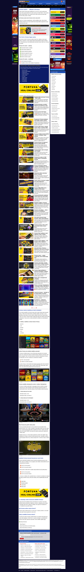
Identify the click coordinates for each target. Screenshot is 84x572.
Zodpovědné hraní (56, 561)
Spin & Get (23, 486)
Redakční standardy (26, 570)
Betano (42, 5)
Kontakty (22, 570)
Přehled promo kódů (25, 73)
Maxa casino (53, 83)
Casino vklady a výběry (55, 123)
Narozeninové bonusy (55, 95)
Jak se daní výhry (54, 111)
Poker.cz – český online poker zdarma (40, 550)
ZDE (45, 519)
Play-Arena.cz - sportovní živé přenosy (40, 554)
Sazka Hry (30, 5)
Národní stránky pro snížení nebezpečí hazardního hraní (53, 568)
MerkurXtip (53, 89)
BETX (59, 5)
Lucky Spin (23, 481)
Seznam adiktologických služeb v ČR (37, 568)
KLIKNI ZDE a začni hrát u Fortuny (40, 33)
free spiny (21, 477)
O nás (19, 570)
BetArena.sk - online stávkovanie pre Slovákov (27, 553)
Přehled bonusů (24, 72)
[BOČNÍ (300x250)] (57, 70)
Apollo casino (54, 86)
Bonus (30, 504)
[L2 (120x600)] (15, 64)
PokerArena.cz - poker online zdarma (40, 549)
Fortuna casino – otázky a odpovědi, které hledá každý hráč (41, 256)
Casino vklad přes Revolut (55, 130)
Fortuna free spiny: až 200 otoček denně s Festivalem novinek (40, 158)
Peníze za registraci (54, 96)
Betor (36, 5)
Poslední (36, 307)
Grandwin (48, 5)
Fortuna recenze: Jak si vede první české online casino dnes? (41, 226)
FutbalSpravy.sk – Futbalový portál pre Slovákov (27, 557)
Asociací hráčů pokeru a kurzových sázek (24, 562)
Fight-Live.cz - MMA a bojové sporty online (26, 546)
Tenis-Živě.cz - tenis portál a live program (26, 550)
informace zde (36, 565)
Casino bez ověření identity (55, 117)
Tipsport (23, 5)
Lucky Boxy (23, 484)
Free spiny (23, 76)
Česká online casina (54, 105)
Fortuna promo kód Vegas (40, 111)
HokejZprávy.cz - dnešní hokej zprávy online (26, 549)
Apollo (39, 5)
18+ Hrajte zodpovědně (50, 570)
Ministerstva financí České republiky (54, 560)
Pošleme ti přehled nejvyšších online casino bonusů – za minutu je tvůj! (33, 533)
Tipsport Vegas (54, 76)
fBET (61, 5)
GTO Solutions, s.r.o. (57, 570)
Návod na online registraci (26, 71)
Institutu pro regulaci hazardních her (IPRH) (39, 561)
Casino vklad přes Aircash (55, 132)
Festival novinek (24, 482)
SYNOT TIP (53, 80)
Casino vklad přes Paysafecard (56, 129)
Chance (34, 5)
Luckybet (52, 5)
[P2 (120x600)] (69, 64)
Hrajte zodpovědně (21, 564)
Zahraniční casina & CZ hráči (56, 108)
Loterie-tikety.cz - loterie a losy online (40, 546)
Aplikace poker (24, 78)
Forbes (45, 5)
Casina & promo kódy (55, 99)
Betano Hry (53, 77)
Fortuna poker (28, 429)
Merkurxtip (56, 5)
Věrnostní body (24, 81)
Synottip (27, 5)
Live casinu (34, 386)
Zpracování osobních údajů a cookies (41, 570)
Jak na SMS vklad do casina (55, 126)
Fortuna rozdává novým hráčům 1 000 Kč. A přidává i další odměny (41, 135)
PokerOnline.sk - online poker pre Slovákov (41, 557)
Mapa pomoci (44, 568)
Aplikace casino (24, 77)
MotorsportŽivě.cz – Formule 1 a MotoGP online (27, 552)
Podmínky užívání (32, 570)
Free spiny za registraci (55, 98)
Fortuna (20, 5)
